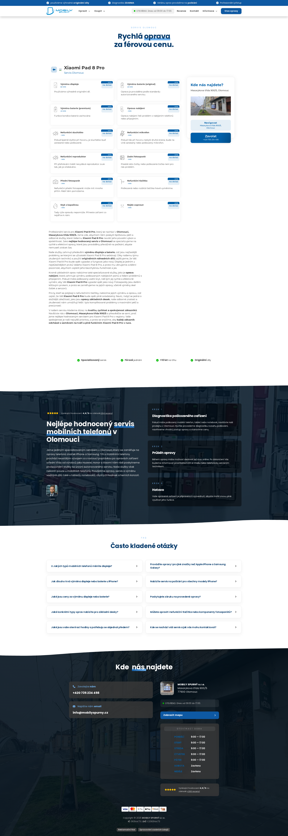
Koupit (98, 10)
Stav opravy (231, 10)
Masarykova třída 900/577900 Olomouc (192, 690)
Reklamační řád (126, 829)
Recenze (181, 10)
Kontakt (194, 10)
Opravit (82, 10)
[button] (94, 566)
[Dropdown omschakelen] (89, 11)
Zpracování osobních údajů (154, 829)
